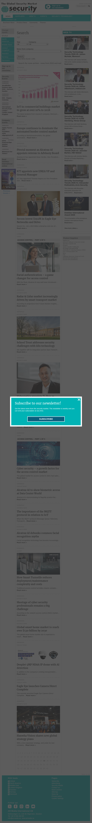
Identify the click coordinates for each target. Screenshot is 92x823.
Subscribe (46, 419)
